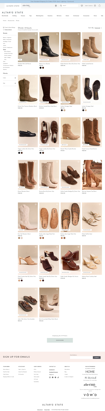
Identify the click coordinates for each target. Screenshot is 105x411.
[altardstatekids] (26, 6)
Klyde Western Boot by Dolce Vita (70, 63)
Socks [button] (4, 61)
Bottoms (59, 15)
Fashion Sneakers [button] (7, 55)
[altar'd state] (12, 12)
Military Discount (37, 371)
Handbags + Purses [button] (7, 41)
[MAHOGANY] (22, 280)
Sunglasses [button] (5, 63)
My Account (21, 366)
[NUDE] (64, 110)
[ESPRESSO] (43, 68)
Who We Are (67, 369)
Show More (60, 340)
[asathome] (90, 370)
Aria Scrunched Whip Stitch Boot (48, 319)
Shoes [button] (4, 49)
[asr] (90, 377)
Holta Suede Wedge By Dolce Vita (70, 191)
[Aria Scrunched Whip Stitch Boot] (49, 302)
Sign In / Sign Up (21, 369)
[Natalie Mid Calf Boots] (28, 47)
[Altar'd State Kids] (90, 385)
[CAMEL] (19, 280)
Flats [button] (5, 59)
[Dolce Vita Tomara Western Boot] (28, 90)
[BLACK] (40, 68)
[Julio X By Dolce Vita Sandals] (28, 302)
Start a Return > (6, 369)
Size (4, 83)
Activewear (76, 15)
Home (95, 15)
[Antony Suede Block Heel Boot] (49, 90)
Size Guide (36, 374)
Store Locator (36, 376)
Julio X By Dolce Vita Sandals (26, 319)
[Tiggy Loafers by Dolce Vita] (28, 132)
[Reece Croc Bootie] (49, 47)
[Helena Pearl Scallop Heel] (92, 260)
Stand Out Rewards (22, 371)
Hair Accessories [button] (6, 67)
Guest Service (37, 366)
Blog (65, 371)
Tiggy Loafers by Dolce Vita (26, 149)
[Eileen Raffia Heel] (92, 217)
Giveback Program (53, 372)
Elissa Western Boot (23, 191)
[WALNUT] (22, 153)
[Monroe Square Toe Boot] (92, 175)
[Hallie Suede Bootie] (92, 47)
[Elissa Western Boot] (28, 175)
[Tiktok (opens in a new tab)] (58, 377)
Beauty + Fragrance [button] (7, 37)
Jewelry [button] (4, 45)
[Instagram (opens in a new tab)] (50, 377)
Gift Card (36, 379)
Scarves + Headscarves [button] (7, 47)
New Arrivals (5, 15)
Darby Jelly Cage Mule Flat (47, 234)
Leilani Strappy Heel (66, 106)
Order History (6, 374)
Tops (30, 15)
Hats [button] (4, 43)
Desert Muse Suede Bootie (68, 149)
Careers (66, 374)
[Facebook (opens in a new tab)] (53, 377)
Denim (67, 15)
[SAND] (22, 238)
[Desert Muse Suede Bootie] (71, 132)
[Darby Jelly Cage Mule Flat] (49, 217)
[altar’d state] (13, 6)
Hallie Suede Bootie (87, 63)
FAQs (35, 369)
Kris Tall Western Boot (24, 234)
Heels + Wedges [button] (7, 57)
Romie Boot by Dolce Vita (46, 191)
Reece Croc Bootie (44, 63)
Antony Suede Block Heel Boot (48, 106)
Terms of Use (40, 409)
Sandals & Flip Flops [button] (8, 53)
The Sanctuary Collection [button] (8, 65)
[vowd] (90, 395)
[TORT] (43, 238)
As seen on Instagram (69, 376)
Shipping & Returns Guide (8, 376)
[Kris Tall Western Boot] (28, 217)
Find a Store (8, 29)
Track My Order (6, 371)
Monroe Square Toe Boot (89, 191)
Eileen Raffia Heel (87, 234)
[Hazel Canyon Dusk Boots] (92, 132)
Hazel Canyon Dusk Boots (89, 149)
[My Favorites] (82, 5)
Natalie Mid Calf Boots (24, 63)
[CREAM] (19, 238)
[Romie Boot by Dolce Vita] (49, 175)
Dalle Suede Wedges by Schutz (69, 276)
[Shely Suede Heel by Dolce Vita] (28, 260)
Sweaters (50, 15)
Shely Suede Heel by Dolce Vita (27, 276)
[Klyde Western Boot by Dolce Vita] (71, 47)
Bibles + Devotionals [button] (7, 39)
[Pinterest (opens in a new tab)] (55, 377)
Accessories (86, 15)
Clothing (14, 15)
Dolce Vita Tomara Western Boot (27, 106)
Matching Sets (39, 15)
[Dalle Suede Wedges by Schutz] (71, 260)
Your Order (6, 366)
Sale (102, 15)
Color (4, 78)
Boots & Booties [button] (7, 51)
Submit (96, 357)
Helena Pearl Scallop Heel (89, 276)
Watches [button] (5, 69)
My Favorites (21, 374)
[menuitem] (5, 15)
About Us (67, 366)
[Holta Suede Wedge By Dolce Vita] (71, 175)
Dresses (23, 15)
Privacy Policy (47, 409)
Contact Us (52, 366)
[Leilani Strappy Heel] (71, 90)
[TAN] (40, 238)
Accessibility (36, 381)
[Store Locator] (56, 6)
